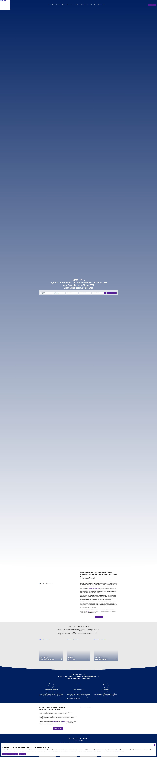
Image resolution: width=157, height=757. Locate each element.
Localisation (69, 292)
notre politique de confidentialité (117, 750)
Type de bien (56, 292)
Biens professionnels (56, 4)
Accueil (49, 4)
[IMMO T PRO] (5, 5)
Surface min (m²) (96, 292)
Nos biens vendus (79, 4)
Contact (96, 4)
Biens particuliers (66, 4)
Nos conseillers (89, 4)
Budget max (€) (83, 292)
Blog (85, 4)
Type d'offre (43, 292)
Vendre (72, 4)
